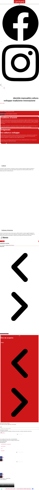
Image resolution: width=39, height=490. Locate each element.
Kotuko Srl (4, 479)
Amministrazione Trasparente (6, 444)
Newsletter (3, 450)
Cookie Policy (8, 478)
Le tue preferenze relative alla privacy (24, 488)
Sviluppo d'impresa (7, 230)
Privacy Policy (2, 478)
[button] (19, 4)
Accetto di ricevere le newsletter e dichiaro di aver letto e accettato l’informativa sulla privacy (16, 431)
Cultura (4, 165)
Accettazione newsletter (4, 430)
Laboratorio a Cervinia (4, 243)
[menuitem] (2, 86)
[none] (20, 87)
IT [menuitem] (2, 86)
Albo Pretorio (3, 446)
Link (1, 448)
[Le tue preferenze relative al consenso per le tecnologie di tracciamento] (2, 489)
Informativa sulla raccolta (10, 488)
